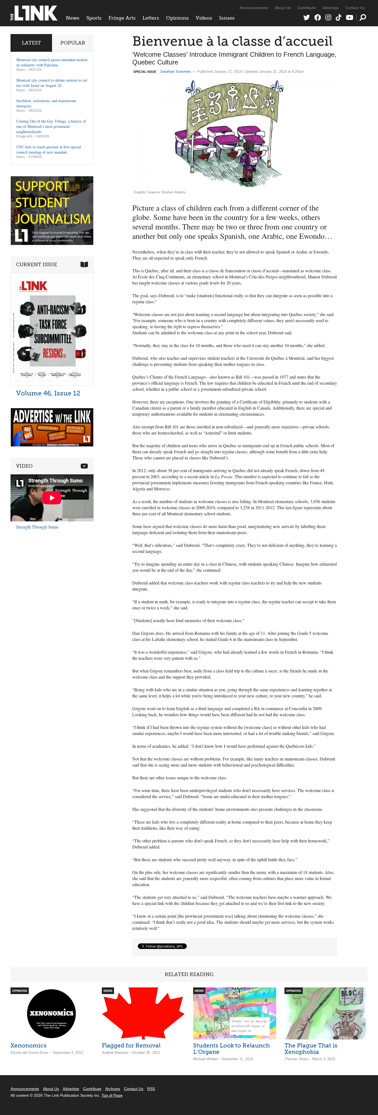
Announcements (254, 8)
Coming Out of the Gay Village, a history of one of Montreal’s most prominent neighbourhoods (51, 126)
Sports (94, 18)
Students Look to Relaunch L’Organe (231, 1048)
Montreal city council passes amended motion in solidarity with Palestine (51, 62)
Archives (112, 1088)
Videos (204, 18)
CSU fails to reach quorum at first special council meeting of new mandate (48, 149)
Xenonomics (28, 1045)
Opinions (177, 18)
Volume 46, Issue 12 (48, 393)
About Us (283, 8)
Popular (72, 43)
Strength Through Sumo (37, 527)
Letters (151, 18)
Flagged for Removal (131, 1045)
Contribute (306, 8)
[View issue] (52, 384)
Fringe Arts (122, 18)
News (72, 18)
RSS (151, 1088)
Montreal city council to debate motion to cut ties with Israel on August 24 (51, 82)
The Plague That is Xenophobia (310, 1048)
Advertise (330, 8)
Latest (31, 43)
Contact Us (355, 8)
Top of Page (112, 1095)
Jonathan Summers (175, 71)
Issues (227, 18)
